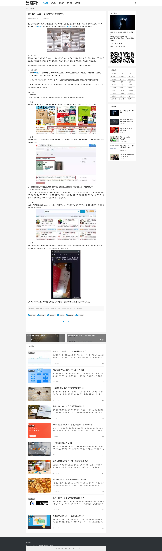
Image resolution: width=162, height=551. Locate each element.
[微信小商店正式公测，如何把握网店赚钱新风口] (39, 430)
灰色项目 (113, 93)
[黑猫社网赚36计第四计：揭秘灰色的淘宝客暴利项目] (114, 122)
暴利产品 (113, 87)
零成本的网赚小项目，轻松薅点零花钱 (68, 516)
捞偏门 (62, 315)
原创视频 (69, 3)
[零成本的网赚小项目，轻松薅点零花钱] (39, 522)
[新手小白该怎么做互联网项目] (114, 113)
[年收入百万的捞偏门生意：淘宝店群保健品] (39, 467)
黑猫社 (36, 545)
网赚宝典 (113, 96)
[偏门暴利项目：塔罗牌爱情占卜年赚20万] (39, 485)
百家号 (122, 93)
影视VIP (131, 82)
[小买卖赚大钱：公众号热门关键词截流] (39, 412)
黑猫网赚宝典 (131, 99)
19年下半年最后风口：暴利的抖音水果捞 (69, 351)
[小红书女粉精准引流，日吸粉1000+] (114, 130)
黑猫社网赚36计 (122, 99)
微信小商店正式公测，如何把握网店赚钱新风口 (72, 425)
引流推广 (61, 3)
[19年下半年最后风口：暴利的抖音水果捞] (39, 357)
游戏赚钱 (131, 90)
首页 (27, 8)
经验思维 (53, 3)
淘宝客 (122, 90)
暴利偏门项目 (122, 87)
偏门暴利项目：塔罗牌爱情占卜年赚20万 (69, 479)
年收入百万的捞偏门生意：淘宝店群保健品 (70, 461)
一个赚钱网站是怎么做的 (62, 443)
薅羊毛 (130, 96)
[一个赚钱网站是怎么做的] (39, 449)
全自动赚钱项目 (131, 79)
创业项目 (45, 3)
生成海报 (60, 548)
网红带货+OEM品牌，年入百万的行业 (68, 370)
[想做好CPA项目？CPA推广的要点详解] (114, 157)
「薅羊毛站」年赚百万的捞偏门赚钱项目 (69, 388)
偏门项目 (52, 315)
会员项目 (77, 3)
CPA (122, 73)
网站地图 (28, 542)
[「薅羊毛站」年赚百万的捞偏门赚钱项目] (39, 394)
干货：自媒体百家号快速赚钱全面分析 (68, 498)
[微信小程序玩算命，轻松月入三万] (114, 139)
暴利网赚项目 (131, 87)
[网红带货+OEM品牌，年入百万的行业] (39, 375)
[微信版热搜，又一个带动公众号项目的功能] (114, 148)
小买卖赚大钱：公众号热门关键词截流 (68, 406)
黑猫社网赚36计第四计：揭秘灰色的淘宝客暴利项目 (127, 121)
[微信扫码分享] (66, 548)
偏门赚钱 (42, 315)
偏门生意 (33, 315)
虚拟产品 (113, 99)
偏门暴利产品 (114, 76)
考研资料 (68, 26)
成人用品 (113, 85)
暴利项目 (113, 90)
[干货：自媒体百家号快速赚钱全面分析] (39, 503)
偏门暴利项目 (122, 76)
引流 (122, 82)
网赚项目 (40, 26)
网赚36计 (130, 93)
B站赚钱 (114, 73)
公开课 (113, 82)
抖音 (122, 85)
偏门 (131, 73)
